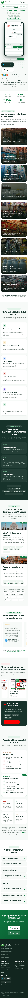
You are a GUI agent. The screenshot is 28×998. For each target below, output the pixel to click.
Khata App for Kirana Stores (6, 971)
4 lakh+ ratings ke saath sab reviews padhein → (16, 651)
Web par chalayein (20, 67)
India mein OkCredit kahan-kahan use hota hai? (12, 882)
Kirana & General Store (9, 138)
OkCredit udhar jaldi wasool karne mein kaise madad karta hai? (12, 869)
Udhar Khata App (5, 963)
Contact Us (17, 946)
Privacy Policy (18, 954)
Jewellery (5, 229)
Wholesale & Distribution (10, 284)
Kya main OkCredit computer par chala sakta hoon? (12, 901)
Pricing (16, 950)
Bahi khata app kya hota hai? (10, 858)
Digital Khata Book (5, 967)
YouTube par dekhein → (12, 722)
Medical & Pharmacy (8, 193)
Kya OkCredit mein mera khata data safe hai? (12, 889)
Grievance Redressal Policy (20, 966)
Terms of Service (19, 952)
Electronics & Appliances (10, 174)
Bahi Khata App (4, 965)
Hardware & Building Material (11, 248)
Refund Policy (18, 955)
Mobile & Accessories (9, 156)
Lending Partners (19, 968)
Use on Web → (4, 984)
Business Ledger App (6, 969)
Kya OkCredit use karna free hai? (12, 863)
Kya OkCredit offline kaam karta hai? (13, 895)
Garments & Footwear (9, 211)
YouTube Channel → (6, 986)
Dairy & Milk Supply (8, 266)
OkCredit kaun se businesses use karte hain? (12, 876)
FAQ (11, 834)
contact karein (21, 834)
